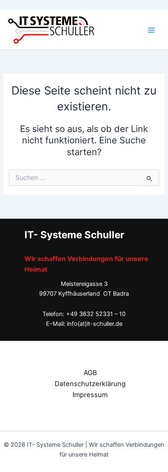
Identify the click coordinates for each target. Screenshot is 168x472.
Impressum (90, 395)
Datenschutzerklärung (90, 384)
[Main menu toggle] (151, 30)
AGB (90, 373)
